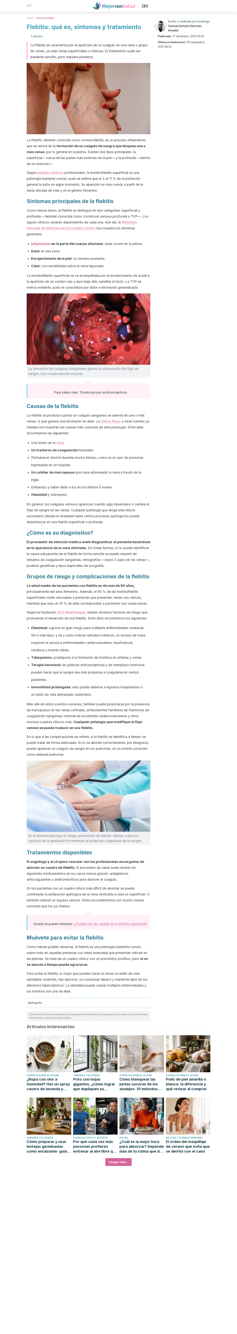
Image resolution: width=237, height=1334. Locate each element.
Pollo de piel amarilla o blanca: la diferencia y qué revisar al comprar (186, 1084)
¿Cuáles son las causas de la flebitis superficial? (110, 924)
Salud (30, 18)
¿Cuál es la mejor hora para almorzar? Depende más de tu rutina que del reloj (141, 1146)
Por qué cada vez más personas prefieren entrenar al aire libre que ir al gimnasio (95, 1146)
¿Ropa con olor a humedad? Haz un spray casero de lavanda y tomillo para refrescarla (48, 1084)
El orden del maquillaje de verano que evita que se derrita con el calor (188, 1146)
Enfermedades (45, 18)
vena (60, 443)
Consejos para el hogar (43, 1075)
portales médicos (50, 173)
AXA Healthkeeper (71, 612)
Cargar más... (118, 1162)
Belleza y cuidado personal (184, 1137)
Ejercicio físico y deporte (90, 1137)
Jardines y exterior (86, 1075)
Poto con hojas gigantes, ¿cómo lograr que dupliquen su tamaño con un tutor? (94, 1084)
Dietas (123, 1137)
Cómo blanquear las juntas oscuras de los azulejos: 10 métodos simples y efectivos (138, 1084)
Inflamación (41, 244)
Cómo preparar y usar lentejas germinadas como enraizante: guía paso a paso (47, 1146)
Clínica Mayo (111, 421)
